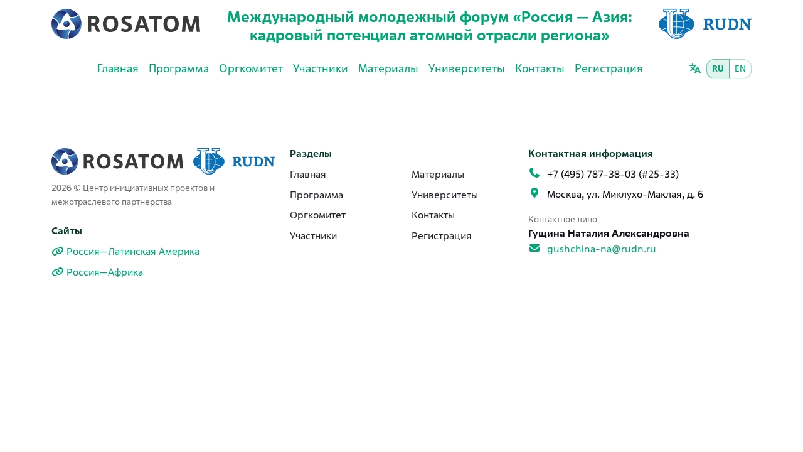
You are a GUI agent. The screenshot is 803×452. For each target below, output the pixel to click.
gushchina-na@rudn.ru (601, 249)
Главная (118, 68)
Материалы (388, 68)
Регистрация (609, 68)
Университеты (466, 68)
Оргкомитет (251, 68)
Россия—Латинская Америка (132, 251)
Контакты (540, 68)
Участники (320, 68)
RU (718, 68)
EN (740, 68)
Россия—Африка (104, 272)
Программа (179, 68)
